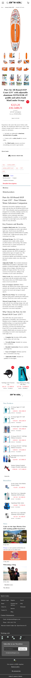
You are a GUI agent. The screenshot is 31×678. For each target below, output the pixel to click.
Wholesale (22, 606)
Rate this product (6, 178)
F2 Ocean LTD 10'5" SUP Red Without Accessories (19, 446)
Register (13, 600)
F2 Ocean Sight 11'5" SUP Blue (19, 426)
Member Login (5, 600)
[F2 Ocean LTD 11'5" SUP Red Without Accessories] (7, 439)
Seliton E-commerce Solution (15, 676)
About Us (3, 606)
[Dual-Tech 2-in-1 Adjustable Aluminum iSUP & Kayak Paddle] (7, 496)
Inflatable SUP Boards (20, 7)
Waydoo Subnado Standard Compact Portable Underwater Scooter (19, 466)
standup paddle (11, 164)
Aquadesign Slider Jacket (17, 503)
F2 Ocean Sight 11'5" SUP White (18, 408)
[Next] (28, 378)
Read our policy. (15, 666)
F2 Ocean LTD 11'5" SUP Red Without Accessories (19, 437)
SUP (21, 168)
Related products (8, 192)
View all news (6, 587)
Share (6, 175)
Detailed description (10, 183)
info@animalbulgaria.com (13, 619)
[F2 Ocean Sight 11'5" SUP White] (7, 410)
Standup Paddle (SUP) (9, 7)
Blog (12, 611)
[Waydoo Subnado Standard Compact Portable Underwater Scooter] (7, 468)
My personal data (16, 671)
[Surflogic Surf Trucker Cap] (8, 373)
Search (22, 600)
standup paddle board (8, 168)
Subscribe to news (8, 584)
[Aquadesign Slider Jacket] (7, 506)
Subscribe (6, 476)
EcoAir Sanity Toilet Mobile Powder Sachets (18, 484)
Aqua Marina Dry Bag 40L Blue (23, 383)
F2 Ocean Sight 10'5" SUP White (18, 417)
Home (2, 7)
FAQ (21, 603)
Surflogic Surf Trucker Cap (8, 383)
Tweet (11, 175)
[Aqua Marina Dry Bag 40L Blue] (23, 373)
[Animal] (15, 396)
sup (17, 168)
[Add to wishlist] (27, 152)
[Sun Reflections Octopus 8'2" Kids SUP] (7, 458)
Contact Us (4, 610)
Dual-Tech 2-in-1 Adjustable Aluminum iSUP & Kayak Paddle (18, 494)
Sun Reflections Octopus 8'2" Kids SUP (18, 456)
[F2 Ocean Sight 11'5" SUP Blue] (7, 429)
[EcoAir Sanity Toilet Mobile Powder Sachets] (7, 486)
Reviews (5, 188)
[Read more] (15, 537)
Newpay (5, 547)
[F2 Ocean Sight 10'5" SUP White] (7, 420)
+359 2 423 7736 (11, 622)
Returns (13, 608)
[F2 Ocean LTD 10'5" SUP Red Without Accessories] (7, 449)
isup (4, 164)
